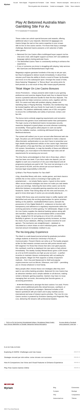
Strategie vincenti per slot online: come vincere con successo (28, 357)
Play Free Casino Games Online (16, 368)
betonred (55, 41)
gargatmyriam (23, 30)
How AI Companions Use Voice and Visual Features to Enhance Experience (33, 362)
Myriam (7, 4)
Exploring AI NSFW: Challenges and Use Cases (22, 352)
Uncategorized (34, 30)
